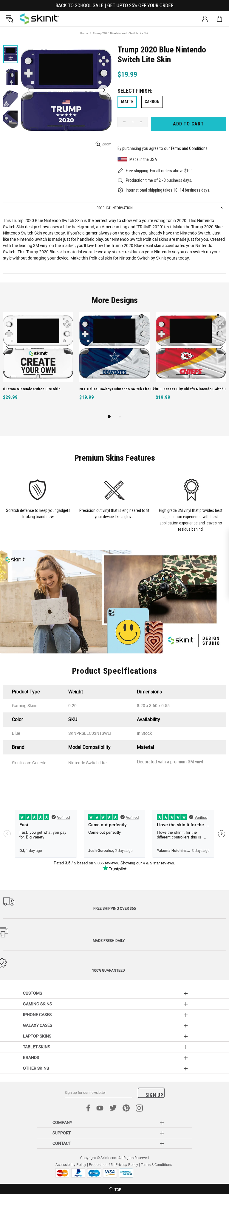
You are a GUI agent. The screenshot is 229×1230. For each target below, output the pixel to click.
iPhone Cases (37, 1014)
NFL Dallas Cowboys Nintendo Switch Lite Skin (68, 389)
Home (84, 33)
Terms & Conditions (156, 1165)
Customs (32, 993)
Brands (31, 1057)
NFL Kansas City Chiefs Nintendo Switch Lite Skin (146, 389)
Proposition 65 (101, 1165)
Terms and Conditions (189, 148)
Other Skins (36, 1068)
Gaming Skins (37, 1003)
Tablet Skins (36, 1046)
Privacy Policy (126, 1165)
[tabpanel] (64, 362)
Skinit (39, 19)
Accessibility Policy (70, 1165)
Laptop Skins (37, 1036)
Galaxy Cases (37, 1025)
